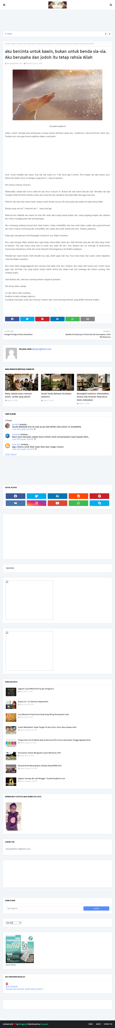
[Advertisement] (54, 20)
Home (90, 1024)
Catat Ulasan (11, 454)
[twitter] (36, 496)
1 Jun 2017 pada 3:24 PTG (23, 429)
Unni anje (16, 444)
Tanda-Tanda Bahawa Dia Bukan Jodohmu (56, 395)
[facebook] (15, 496)
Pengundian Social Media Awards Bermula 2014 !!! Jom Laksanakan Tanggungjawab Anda (54, 740)
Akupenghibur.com (15, 63)
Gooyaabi (44, 1024)
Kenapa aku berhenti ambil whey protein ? (25, 989)
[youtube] (57, 503)
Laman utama (10, 44)
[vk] (15, 503)
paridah (15, 424)
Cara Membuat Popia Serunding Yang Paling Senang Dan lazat (43, 714)
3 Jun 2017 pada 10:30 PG (23, 439)
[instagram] (36, 503)
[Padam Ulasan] (35, 429)
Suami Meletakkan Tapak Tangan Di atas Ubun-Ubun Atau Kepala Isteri (47, 727)
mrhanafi (16, 434)
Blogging (22, 1024)
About (98, 1024)
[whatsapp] (78, 503)
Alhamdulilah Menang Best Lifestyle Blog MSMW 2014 (40, 766)
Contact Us (108, 1024)
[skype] (99, 503)
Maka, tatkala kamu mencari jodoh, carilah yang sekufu (36, 34)
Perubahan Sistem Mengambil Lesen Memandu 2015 (39, 753)
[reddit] (78, 496)
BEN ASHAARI (12, 986)
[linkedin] (57, 496)
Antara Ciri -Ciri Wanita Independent (33, 702)
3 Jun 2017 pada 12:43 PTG (23, 449)
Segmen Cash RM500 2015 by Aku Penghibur (36, 689)
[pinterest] (99, 496)
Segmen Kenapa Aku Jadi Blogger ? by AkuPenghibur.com (41, 778)
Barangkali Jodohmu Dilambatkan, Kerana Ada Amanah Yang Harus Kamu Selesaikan (93, 396)
